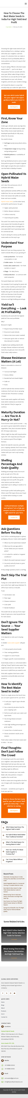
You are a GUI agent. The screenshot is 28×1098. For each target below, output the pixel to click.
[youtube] (14, 993)
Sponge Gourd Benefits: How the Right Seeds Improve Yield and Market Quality (14, 910)
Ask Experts (14, 107)
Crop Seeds (9, 27)
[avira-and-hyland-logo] (11, 1)
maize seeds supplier (13, 643)
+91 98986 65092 (10, 1069)
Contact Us (14, 517)
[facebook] (2, 993)
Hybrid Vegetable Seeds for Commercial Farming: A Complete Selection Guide (14, 884)
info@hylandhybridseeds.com (14, 1082)
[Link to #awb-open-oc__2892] (26, 3)
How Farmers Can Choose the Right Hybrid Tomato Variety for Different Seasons (13, 903)
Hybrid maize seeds (7, 201)
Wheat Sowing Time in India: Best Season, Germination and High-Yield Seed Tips (13, 896)
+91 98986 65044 (10, 1065)
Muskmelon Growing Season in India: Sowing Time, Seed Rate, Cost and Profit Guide (14, 879)
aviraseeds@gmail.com (12, 1078)
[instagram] (10, 993)
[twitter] (6, 993)
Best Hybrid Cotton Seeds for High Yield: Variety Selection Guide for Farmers (13, 890)
